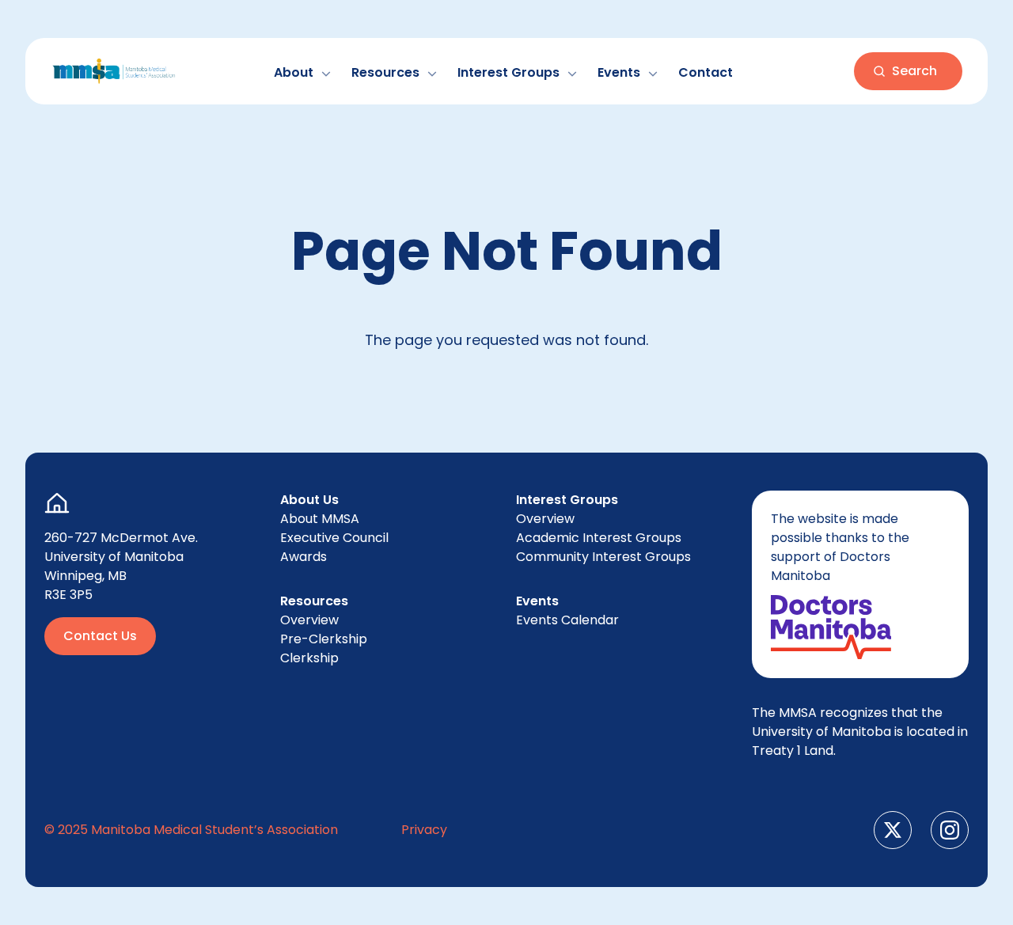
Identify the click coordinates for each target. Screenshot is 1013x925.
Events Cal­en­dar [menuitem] (567, 620)
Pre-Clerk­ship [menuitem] (323, 639)
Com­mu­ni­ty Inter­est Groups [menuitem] (603, 557)
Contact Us (100, 636)
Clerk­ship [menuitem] (309, 658)
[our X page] (893, 830)
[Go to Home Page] (114, 71)
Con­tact (705, 72)
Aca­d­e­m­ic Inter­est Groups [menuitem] (598, 538)
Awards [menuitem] (303, 557)
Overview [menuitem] (309, 620)
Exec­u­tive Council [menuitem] (334, 538)
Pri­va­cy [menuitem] (424, 830)
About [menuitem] (319, 519)
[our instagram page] (950, 830)
